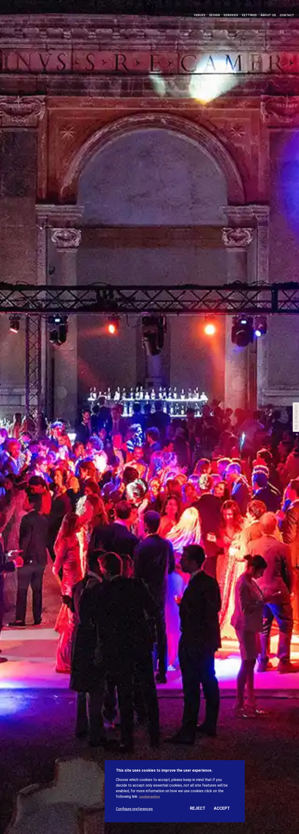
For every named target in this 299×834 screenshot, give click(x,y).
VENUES (200, 15)
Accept (222, 808)
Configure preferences (134, 809)
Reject (197, 808)
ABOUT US (268, 15)
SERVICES (231, 15)
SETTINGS (249, 15)
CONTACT (287, 15)
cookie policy (149, 797)
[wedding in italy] (149, 10)
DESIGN (214, 15)
